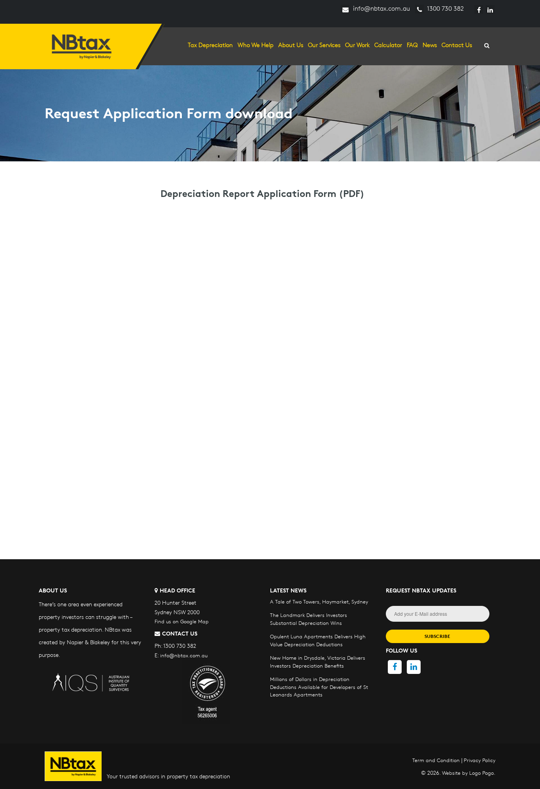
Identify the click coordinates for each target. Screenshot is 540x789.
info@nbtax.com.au (380, 8)
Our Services (324, 45)
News (430, 45)
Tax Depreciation (210, 45)
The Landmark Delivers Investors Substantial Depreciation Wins (308, 619)
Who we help (256, 45)
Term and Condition (436, 760)
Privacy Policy (479, 760)
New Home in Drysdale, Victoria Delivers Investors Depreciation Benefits (317, 662)
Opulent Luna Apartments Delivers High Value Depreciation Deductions (318, 640)
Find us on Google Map (182, 621)
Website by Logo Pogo (468, 773)
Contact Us (457, 45)
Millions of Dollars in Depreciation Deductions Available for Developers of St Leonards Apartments (319, 687)
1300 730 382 (445, 8)
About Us (290, 45)
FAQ (412, 45)
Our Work (357, 45)
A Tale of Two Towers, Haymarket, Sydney (319, 601)
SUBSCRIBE (437, 636)
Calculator (388, 45)
